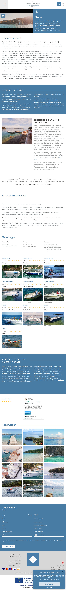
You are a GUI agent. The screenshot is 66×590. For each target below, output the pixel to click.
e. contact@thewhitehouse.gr (30, 246)
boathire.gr (61, 380)
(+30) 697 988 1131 (14, 556)
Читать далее (49, 587)
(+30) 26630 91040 (14, 554)
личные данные (9, 541)
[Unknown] (36, 534)
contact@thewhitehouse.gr (12, 565)
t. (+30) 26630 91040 (28, 244)
